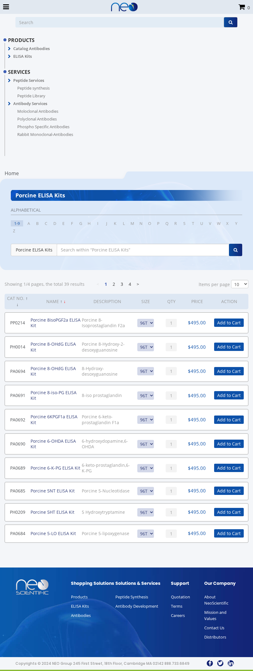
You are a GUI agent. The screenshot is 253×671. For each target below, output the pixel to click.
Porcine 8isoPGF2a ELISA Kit (56, 322)
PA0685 (17, 491)
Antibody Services (30, 103)
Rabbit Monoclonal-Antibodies (45, 134)
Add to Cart (229, 323)
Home (12, 173)
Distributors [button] (215, 637)
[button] (9, 49)
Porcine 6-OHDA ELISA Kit (53, 443)
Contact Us (214, 628)
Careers (178, 615)
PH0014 (17, 347)
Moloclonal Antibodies (37, 111)
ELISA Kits (22, 56)
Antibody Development (136, 606)
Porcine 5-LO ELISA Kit (53, 533)
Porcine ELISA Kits (34, 250)
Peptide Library (31, 96)
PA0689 (17, 468)
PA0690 (17, 444)
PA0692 (17, 420)
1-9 (17, 223)
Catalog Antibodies (31, 48)
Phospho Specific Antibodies (43, 126)
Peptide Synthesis (131, 597)
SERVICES (19, 72)
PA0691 (17, 395)
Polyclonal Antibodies (37, 119)
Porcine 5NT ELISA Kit (53, 491)
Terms (176, 606)
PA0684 (17, 533)
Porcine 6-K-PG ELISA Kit (55, 468)
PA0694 (17, 371)
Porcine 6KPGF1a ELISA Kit (54, 419)
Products (79, 597)
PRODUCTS (21, 40)
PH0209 (17, 512)
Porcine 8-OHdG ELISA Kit (53, 346)
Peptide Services (28, 80)
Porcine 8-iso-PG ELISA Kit (54, 395)
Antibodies (81, 615)
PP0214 (17, 323)
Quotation (180, 597)
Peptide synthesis (33, 88)
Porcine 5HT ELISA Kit (52, 512)
